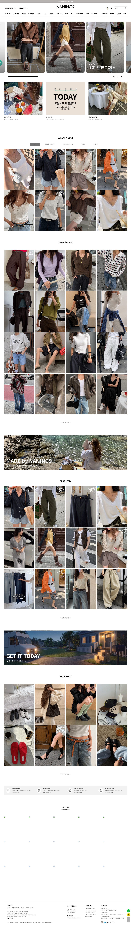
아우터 (95, 144)
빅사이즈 (119, 14)
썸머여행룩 (51, 14)
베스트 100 (7, 14)
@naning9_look (65, 809)
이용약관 (22, 907)
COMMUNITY (22, 8)
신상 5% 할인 (16, 14)
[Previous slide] (114, 76)
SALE (124, 14)
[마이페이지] (111, 8)
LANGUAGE (9, 8)
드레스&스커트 (68, 144)
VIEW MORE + (65, 422)
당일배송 (39, 14)
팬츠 (83, 144)
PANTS (87, 14)
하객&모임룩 (59, 14)
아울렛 (44, 14)
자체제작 (24, 14)
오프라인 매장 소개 (29, 907)
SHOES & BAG (94, 14)
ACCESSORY (104, 14)
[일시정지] (121, 76)
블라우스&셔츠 (50, 144)
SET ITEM (112, 14)
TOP (72, 14)
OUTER (67, 14)
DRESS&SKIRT (79, 14)
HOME (8, 907)
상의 (35, 144)
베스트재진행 (31, 14)
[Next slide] (117, 76)
